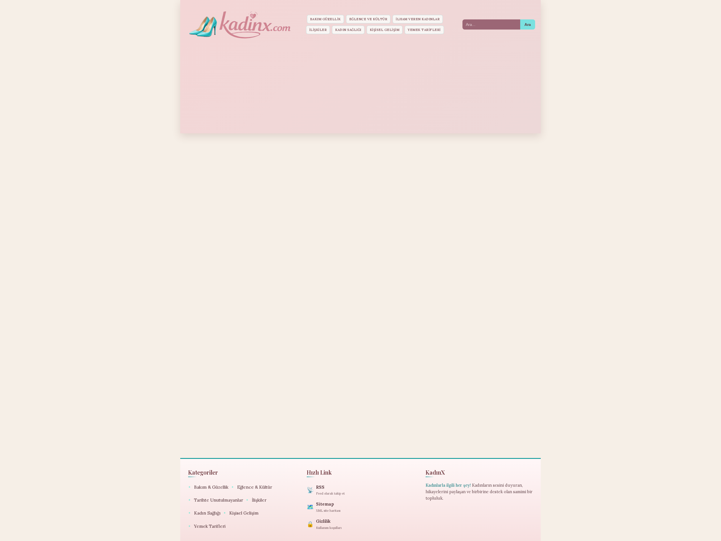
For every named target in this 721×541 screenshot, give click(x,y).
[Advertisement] (360, 87)
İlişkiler (318, 30)
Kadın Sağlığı (348, 30)
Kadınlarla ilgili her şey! (448, 485)
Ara (527, 24)
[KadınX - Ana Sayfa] (239, 24)
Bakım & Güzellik (208, 487)
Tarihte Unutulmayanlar (215, 500)
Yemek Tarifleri (424, 30)
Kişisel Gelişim (385, 30)
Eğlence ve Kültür (368, 19)
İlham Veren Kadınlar (418, 19)
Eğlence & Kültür (251, 487)
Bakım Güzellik (325, 19)
